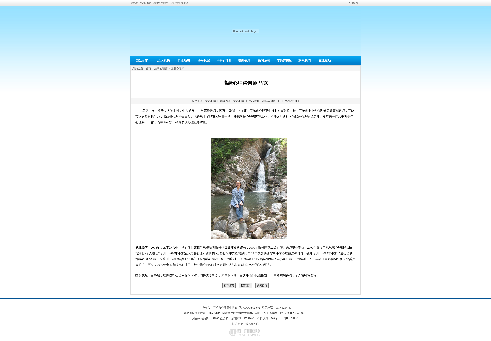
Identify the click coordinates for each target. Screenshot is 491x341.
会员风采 (204, 60)
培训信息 (244, 60)
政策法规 (264, 60)
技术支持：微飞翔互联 (245, 323)
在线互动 (325, 60)
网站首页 (142, 60)
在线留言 (353, 3)
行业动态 (184, 60)
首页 (148, 68)
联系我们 (304, 60)
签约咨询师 (284, 60)
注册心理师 (224, 60)
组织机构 (163, 60)
